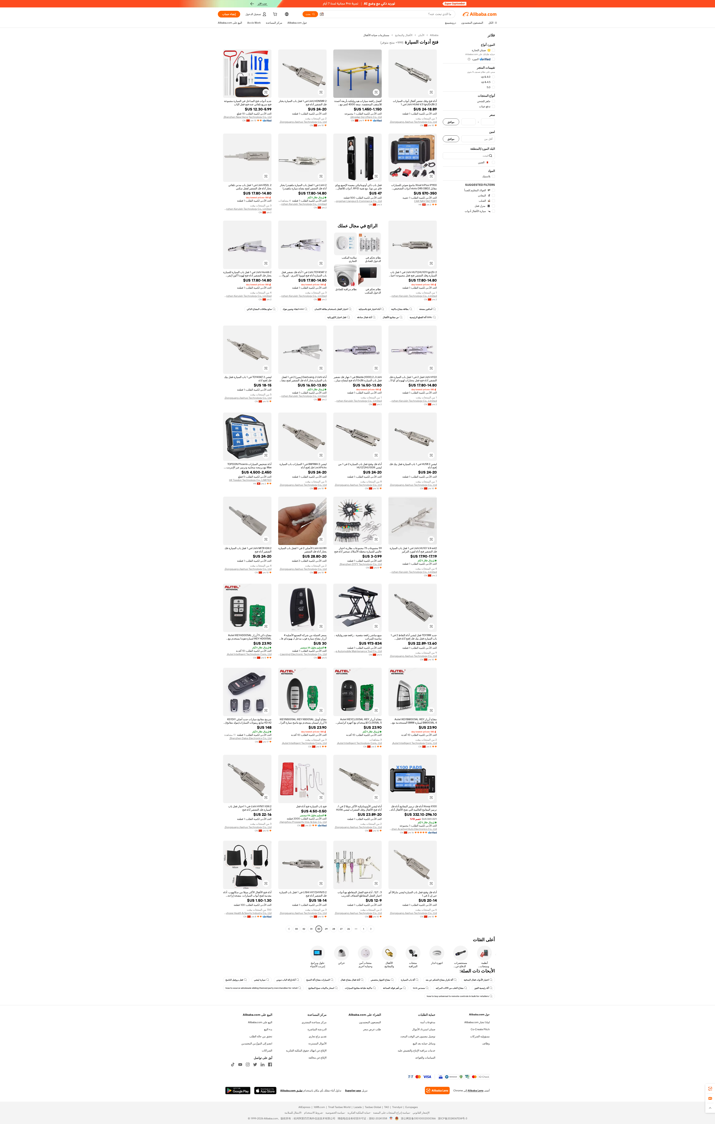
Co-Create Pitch (480, 1029)
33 (296, 929)
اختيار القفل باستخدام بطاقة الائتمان (331, 309)
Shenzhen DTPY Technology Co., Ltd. (360, 564)
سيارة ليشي (260, 980)
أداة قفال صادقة (364, 317)
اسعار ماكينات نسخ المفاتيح (321, 988)
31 (311, 929)
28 (333, 929)
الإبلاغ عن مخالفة (318, 1057)
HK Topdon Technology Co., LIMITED (250, 480)
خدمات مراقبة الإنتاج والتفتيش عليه (416, 1050)
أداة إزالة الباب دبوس (285, 980)
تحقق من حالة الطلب (260, 1036)
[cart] (274, 14)
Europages (411, 1107)
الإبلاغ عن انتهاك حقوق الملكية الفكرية (306, 1050)
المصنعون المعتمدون (370, 1022)
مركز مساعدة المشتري (314, 1022)
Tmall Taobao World (339, 1107)
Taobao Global (373, 1107)
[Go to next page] (289, 929)
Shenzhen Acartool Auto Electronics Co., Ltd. (412, 829)
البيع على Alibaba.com (260, 1022)
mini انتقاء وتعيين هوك (293, 309)
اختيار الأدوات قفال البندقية (476, 980)
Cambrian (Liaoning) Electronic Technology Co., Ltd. (302, 654)
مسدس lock (419, 988)
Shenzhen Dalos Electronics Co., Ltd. (250, 738)
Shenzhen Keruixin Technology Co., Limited (302, 204)
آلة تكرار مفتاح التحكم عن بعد (439, 980)
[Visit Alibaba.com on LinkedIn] (262, 1064)
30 (318, 929)
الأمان (421, 35)
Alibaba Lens (475, 1090)
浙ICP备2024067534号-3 (452, 1118)
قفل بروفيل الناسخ (234, 980)
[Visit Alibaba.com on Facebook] (270, 1064)
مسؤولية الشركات (480, 1036)
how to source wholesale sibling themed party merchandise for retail (261, 988)
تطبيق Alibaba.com (291, 1090)
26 (348, 929)
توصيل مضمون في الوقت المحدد (417, 1036)
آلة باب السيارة (408, 980)
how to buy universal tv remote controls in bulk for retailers (458, 996)
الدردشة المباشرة (317, 1029)
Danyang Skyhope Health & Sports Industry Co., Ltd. (247, 913)
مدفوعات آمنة (427, 1022)
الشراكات (267, 1050)
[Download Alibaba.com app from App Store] (265, 1090)
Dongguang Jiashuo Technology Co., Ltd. (413, 121)
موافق (451, 122)
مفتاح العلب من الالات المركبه (449, 988)
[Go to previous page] (371, 929)
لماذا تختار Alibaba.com (477, 1022)
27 (341, 929)
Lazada (358, 1107)
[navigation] (469, 482)
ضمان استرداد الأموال (423, 1029)
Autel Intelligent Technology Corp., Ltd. (249, 654)
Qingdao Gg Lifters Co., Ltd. (366, 117)
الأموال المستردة (318, 1043)
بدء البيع (268, 1029)
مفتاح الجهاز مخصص (380, 980)
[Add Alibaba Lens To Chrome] (437, 1090)
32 (304, 929)
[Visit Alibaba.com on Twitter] (255, 1064)
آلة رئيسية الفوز (481, 988)
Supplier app (353, 1090)
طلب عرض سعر (372, 1029)
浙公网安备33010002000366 (418, 1118)
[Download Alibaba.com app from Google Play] (237, 1090)
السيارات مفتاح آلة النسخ (318, 980)
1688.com (319, 1107)
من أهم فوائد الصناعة (392, 988)
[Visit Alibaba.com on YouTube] (240, 1064)
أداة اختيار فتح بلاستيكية (369, 309)
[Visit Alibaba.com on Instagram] (247, 1064)
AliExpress (304, 1107)
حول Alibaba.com (479, 1014)
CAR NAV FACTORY (425, 201)
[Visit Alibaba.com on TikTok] (233, 1064)
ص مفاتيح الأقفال (391, 317)
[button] (322, 14)
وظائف (486, 1043)
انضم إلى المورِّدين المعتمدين (256, 1043)
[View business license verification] (391, 1118)
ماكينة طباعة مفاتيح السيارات (358, 988)
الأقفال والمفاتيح (403, 35)
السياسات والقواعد (425, 1057)
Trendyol (397, 1107)
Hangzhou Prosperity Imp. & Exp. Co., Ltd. (303, 821)
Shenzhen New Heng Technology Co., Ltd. (247, 117)
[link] (710, 1088)
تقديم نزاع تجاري (318, 1036)
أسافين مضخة (425, 309)
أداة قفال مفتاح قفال (350, 980)
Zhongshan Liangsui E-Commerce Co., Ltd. (357, 201)
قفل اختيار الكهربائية (336, 317)
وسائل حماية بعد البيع (424, 1043)
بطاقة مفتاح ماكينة (400, 309)
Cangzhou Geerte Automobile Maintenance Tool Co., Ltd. (357, 651)
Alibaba (434, 35)
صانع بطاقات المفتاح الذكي (259, 309)
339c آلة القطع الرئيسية (421, 317)
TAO (386, 1107)
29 (326, 929)
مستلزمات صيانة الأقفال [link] (376, 35)
